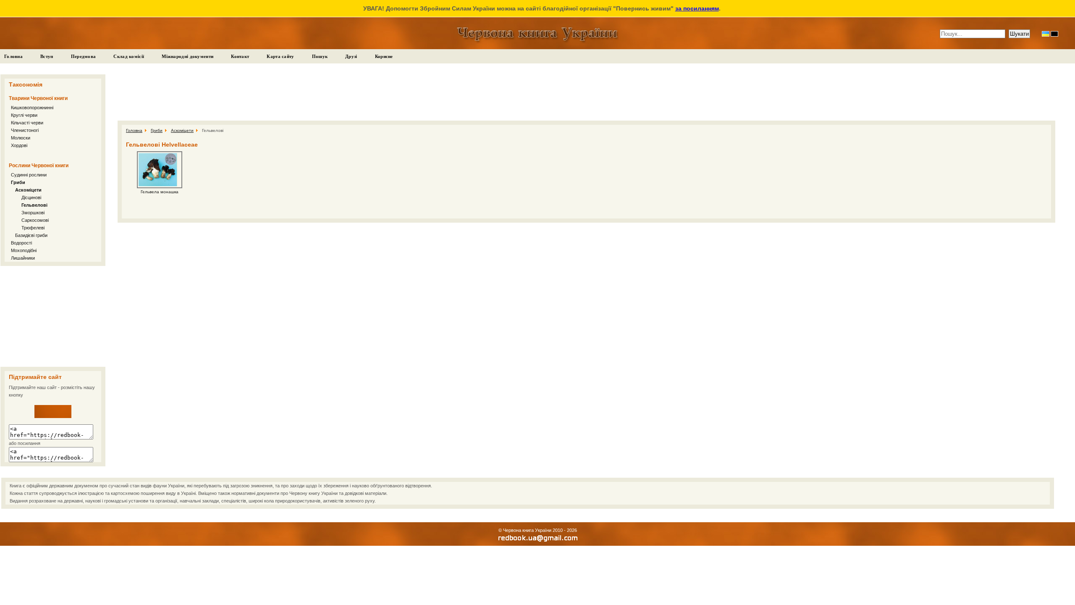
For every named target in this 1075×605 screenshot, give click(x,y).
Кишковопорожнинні (32, 107)
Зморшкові (33, 212)
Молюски (20, 137)
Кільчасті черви (27, 122)
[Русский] (1054, 34)
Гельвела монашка (159, 191)
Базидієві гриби (31, 235)
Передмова (83, 56)
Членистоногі (25, 130)
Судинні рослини (29, 174)
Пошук (320, 56)
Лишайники (23, 257)
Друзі (351, 56)
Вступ (46, 56)
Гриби (18, 182)
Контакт (240, 56)
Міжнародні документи (187, 56)
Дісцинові (31, 197)
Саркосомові (35, 220)
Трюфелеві (33, 227)
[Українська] (1045, 34)
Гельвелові (34, 205)
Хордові (19, 145)
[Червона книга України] (52, 416)
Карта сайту (280, 56)
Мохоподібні (24, 250)
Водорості (21, 242)
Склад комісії (128, 56)
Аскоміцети (28, 189)
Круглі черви (24, 115)
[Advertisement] (53, 316)
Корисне (384, 56)
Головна (13, 56)
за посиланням (697, 8)
